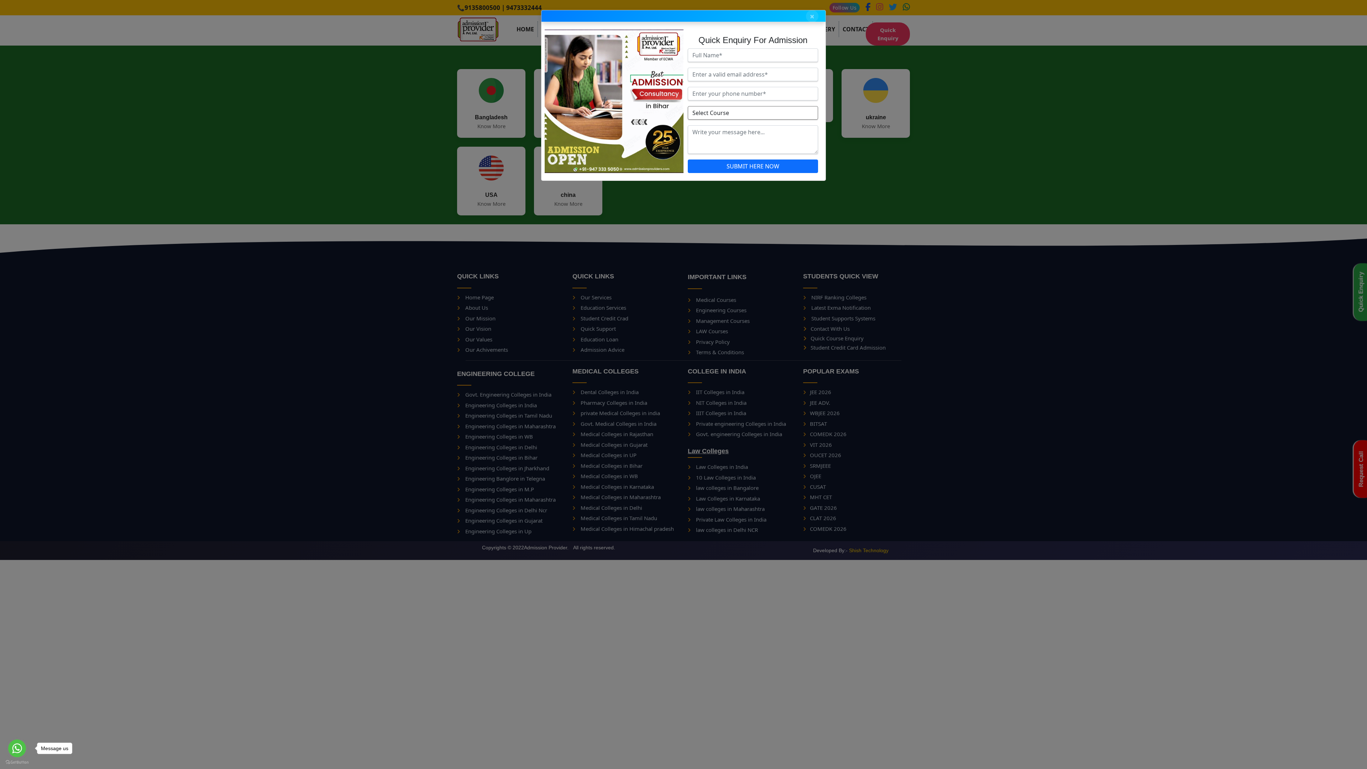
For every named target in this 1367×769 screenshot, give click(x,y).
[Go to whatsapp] (17, 748)
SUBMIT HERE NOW (753, 166)
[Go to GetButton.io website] (17, 762)
